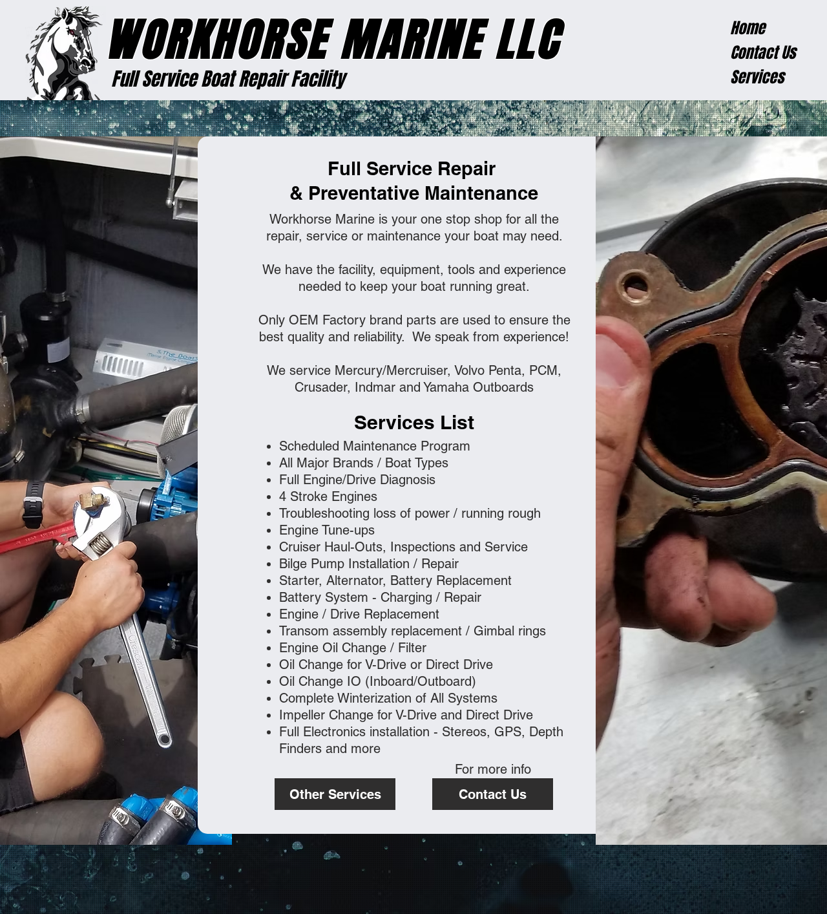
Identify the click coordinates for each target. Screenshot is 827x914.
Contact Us (762, 52)
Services (757, 77)
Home (747, 28)
